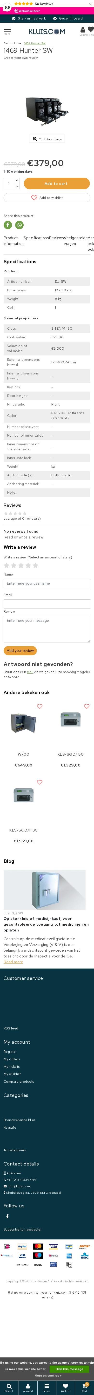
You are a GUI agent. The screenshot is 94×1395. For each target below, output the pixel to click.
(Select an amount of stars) (38, 557)
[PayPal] (24, 1248)
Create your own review (21, 58)
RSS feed (11, 1028)
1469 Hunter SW (35, 43)
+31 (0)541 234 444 (21, 1180)
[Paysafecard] (8, 1257)
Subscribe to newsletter (23, 1229)
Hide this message (69, 1369)
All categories (15, 1150)
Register (10, 1051)
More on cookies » (48, 1375)
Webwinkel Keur (35, 1292)
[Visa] (55, 1248)
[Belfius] (55, 1257)
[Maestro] (39, 1257)
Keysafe (10, 1127)
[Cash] (24, 1266)
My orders (12, 1059)
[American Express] (71, 1257)
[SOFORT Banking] (86, 1248)
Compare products (19, 1081)
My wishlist (12, 1074)
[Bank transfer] (39, 1266)
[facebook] (7, 1216)
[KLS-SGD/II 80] (23, 795)
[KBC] (86, 1257)
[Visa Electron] (24, 1257)
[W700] (23, 719)
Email (8, 595)
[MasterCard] (39, 1248)
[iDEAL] (8, 1248)
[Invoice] (70, 1266)
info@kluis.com (19, 1186)
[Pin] (55, 1266)
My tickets (12, 1066)
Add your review (20, 650)
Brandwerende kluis (19, 1120)
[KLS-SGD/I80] (70, 719)
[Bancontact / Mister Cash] (71, 1248)
